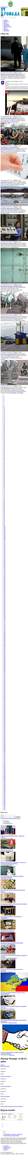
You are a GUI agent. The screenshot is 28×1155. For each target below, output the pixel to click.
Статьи (11, 838)
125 (4, 560)
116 (4, 548)
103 (4, 530)
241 (4, 714)
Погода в (5, 1066)
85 (4, 506)
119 (4, 552)
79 (4, 498)
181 (4, 634)
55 (4, 467)
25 (4, 427)
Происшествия (7, 26)
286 (4, 773)
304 (4, 797)
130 (4, 566)
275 (4, 759)
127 (4, 562)
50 (4, 460)
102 (4, 529)
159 (4, 605)
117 (4, 549)
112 (4, 542)
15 (4, 414)
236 (4, 707)
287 (4, 775)
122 (4, 556)
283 (4, 769)
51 (4, 461)
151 (4, 594)
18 (4, 417)
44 (4, 452)
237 (4, 708)
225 (4, 692)
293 (4, 783)
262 (4, 741)
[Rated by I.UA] (7, 1133)
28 (4, 431)
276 (4, 760)
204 (4, 664)
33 (4, 437)
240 (4, 712)
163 (4, 610)
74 (4, 492)
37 (4, 443)
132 (4, 569)
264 (4, 744)
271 (4, 753)
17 (4, 416)
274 (4, 757)
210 (4, 672)
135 (4, 573)
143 (4, 583)
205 (4, 666)
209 (4, 671)
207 (4, 668)
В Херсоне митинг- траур (7, 387)
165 (4, 613)
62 (4, 476)
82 (4, 502)
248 (4, 723)
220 (4, 686)
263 (4, 743)
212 (4, 675)
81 (4, 501)
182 (4, 635)
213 (4, 676)
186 (4, 641)
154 (4, 598)
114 (4, 545)
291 (4, 780)
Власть (5, 22)
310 (4, 805)
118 (4, 550)
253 (4, 729)
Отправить (17, 816)
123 (4, 557)
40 (4, 447)
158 (4, 603)
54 (4, 465)
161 (4, 607)
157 (4, 602)
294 (4, 784)
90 (4, 513)
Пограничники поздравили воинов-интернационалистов (10, 148)
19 (4, 419)
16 (4, 415)
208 (4, 670)
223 (4, 690)
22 (4, 423)
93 (4, 517)
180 (4, 633)
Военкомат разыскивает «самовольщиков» (11, 286)
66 (4, 481)
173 (4, 623)
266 (4, 747)
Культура (6, 29)
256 (4, 733)
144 (4, 585)
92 (4, 516)
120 (4, 553)
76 (4, 494)
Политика (6, 24)
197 (4, 655)
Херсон (5, 20)
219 (4, 684)
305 (4, 799)
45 (4, 453)
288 (4, 776)
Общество (6, 21)
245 (4, 719)
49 (4, 459)
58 (4, 471)
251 (4, 727)
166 (4, 614)
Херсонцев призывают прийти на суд (10, 118)
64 (4, 479)
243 (4, 716)
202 (4, 662)
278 (4, 763)
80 (4, 500)
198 (4, 656)
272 (4, 755)
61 (4, 475)
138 (4, 577)
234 (4, 704)
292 (4, 781)
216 (4, 680)
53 (4, 464)
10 (4, 407)
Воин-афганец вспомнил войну (9, 243)
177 (4, 629)
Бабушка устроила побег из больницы (10, 74)
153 (4, 597)
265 (4, 745)
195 (4, 652)
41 (4, 448)
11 (4, 408)
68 (4, 484)
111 (4, 541)
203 (4, 663)
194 (4, 651)
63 (4, 477)
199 (4, 658)
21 (4, 421)
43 (4, 451)
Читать (15, 72)
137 (4, 575)
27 (4, 429)
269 (4, 751)
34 (4, 439)
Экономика (6, 25)
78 (4, 497)
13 (4, 411)
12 (4, 410)
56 (4, 468)
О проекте (6, 1146)
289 (4, 777)
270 (4, 752)
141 (4, 581)
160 (4, 606)
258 (4, 736)
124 (4, 558)
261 (4, 740)
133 (4, 570)
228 (4, 696)
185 (4, 639)
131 (4, 568)
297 (4, 788)
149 (4, 591)
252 (4, 728)
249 (4, 724)
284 (4, 771)
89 (4, 512)
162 (4, 609)
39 (4, 445)
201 (4, 660)
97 (4, 522)
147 (4, 589)
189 (4, 645)
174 (4, 625)
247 (4, 722)
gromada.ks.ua (4, 7)
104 (4, 532)
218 (4, 683)
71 (4, 488)
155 (4, 599)
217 (4, 682)
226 (4, 694)
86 (4, 508)
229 (4, 698)
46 (4, 455)
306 (4, 800)
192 (4, 648)
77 (4, 496)
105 (4, 533)
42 (4, 449)
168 (4, 617)
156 (4, 601)
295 (4, 785)
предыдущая (13, 392)
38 (4, 444)
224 (4, 691)
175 (4, 626)
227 (4, 695)
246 (4, 720)
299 (4, 791)
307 (4, 801)
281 (4, 767)
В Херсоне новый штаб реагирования (10, 208)
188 (4, 643)
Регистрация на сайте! (6, 818)
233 (4, 703)
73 (4, 491)
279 (4, 764)
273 (4, 756)
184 (4, 638)
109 (4, 538)
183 (4, 637)
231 (4, 700)
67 (4, 483)
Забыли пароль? (16, 818)
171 (4, 621)
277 (4, 761)
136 (4, 574)
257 (4, 735)
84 (4, 505)
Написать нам (7, 1147)
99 (4, 525)
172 (4, 622)
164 (4, 611)
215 (4, 679)
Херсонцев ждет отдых (6, 181)
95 (4, 520)
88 (4, 510)
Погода (2, 1065)
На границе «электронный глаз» (9, 354)
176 (4, 627)
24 (4, 425)
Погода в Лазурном (18, 1106)
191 (4, 647)
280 (4, 765)
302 (4, 795)
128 (4, 564)
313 (4, 809)
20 (4, 420)
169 (4, 618)
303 (4, 796)
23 (4, 424)
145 (4, 586)
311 (4, 806)
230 (4, 699)
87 (4, 509)
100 (4, 526)
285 (4, 772)
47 (4, 456)
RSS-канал (6, 1148)
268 (4, 749)
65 (4, 480)
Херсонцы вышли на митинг (8, 316)
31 (4, 435)
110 (4, 540)
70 (4, 487)
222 (4, 688)
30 (4, 433)
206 (4, 667)
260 (4, 739)
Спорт (5, 28)
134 (4, 571)
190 (4, 646)
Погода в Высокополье (6, 1106)
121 (4, 554)
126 (4, 561)
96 (4, 521)
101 (4, 528)
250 (4, 725)
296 (4, 787)
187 (4, 642)
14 (4, 412)
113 (4, 544)
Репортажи (6, 30)
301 (4, 793)
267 (4, 748)
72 (4, 489)
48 (4, 457)
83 (4, 504)
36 (4, 441)
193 (4, 650)
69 (4, 485)
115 (4, 546)
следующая (20, 392)
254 (4, 731)
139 (4, 578)
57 (4, 469)
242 (4, 715)
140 (4, 579)
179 (4, 631)
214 (4, 678)
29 (4, 432)
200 (4, 659)
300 (4, 792)
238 (4, 710)
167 (4, 615)
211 (4, 674)
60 (4, 473)
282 (4, 768)
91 (4, 514)
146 (4, 587)
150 (4, 593)
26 (4, 428)
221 (4, 687)
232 (4, 702)
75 (4, 493)
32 (4, 436)
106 (4, 534)
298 (4, 789)
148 (4, 590)
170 (4, 619)
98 (4, 524)
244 (4, 718)
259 (4, 737)
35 (4, 440)
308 (4, 802)
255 (4, 732)
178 (4, 630)
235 (4, 706)
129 (4, 565)
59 (4, 472)
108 (4, 537)
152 (4, 595)
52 (4, 463)
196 (4, 654)
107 (4, 536)
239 (4, 711)
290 (4, 779)
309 (4, 804)
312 (4, 808)
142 (4, 582)
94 (4, 518)
